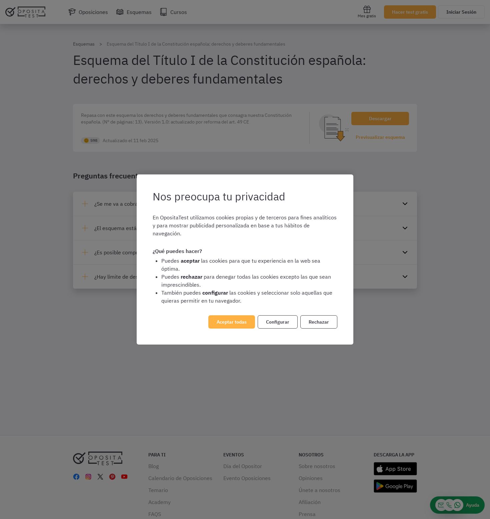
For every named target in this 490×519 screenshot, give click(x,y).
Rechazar (319, 322)
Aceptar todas (232, 322)
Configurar (277, 322)
